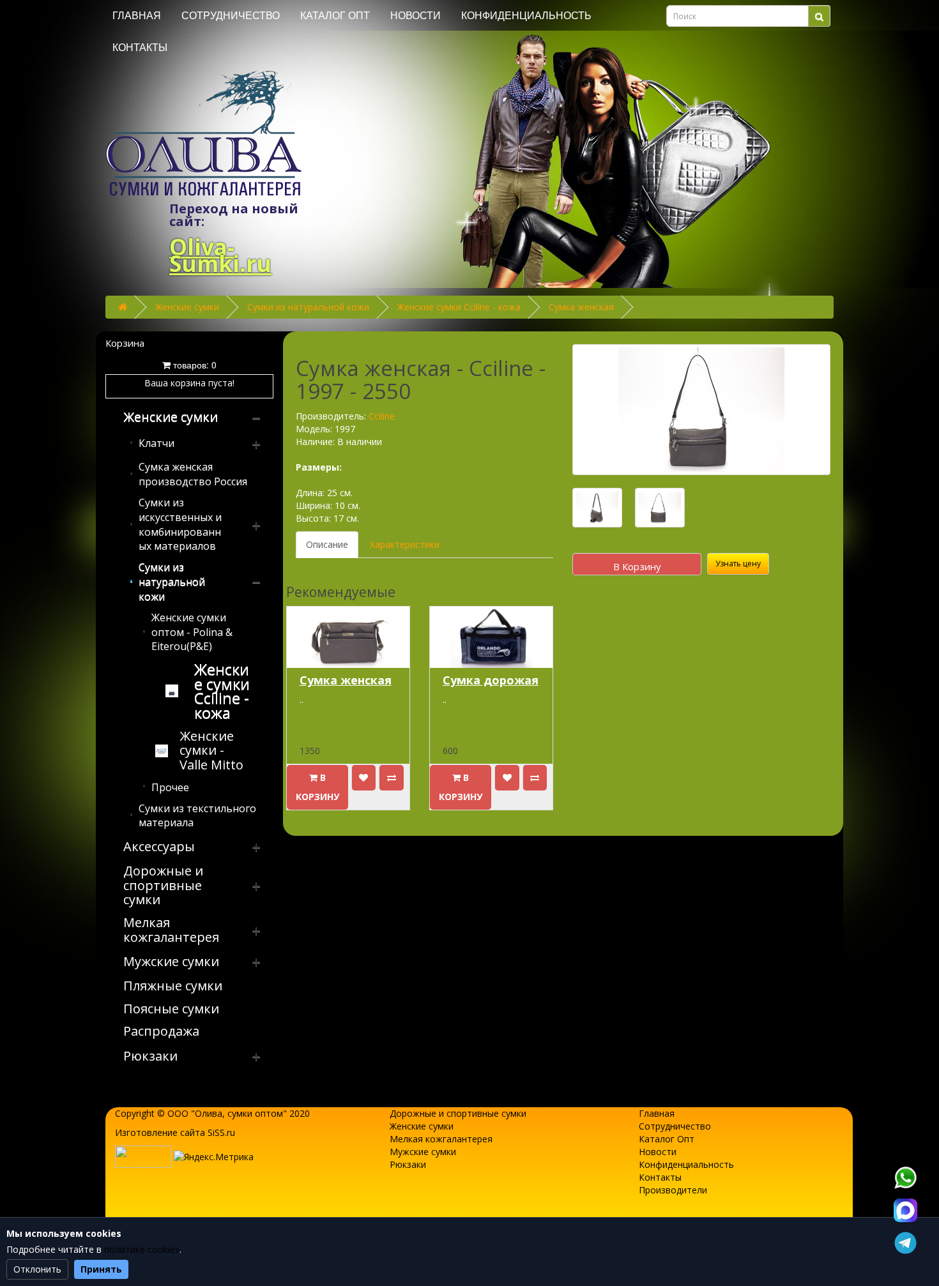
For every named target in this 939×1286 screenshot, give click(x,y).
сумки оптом (255, 1113)
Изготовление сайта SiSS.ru (175, 1132)
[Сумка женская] (701, 409)
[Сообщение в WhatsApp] (905, 1177)
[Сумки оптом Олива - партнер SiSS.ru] (143, 1155)
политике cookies (141, 1249)
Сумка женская (581, 307)
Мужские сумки (423, 1152)
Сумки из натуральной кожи (308, 307)
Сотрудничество (230, 15)
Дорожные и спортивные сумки (458, 1113)
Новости (415, 15)
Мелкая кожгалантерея (441, 1139)
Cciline (382, 416)
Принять (101, 1269)
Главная (136, 15)
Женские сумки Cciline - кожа (459, 307)
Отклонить (37, 1269)
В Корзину (637, 566)
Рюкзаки (408, 1164)
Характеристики (404, 544)
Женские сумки (187, 307)
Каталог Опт (335, 15)
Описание (327, 544)
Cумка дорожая (490, 680)
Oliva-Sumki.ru (220, 255)
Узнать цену (738, 563)
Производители (673, 1190)
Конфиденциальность (526, 15)
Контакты (139, 47)
